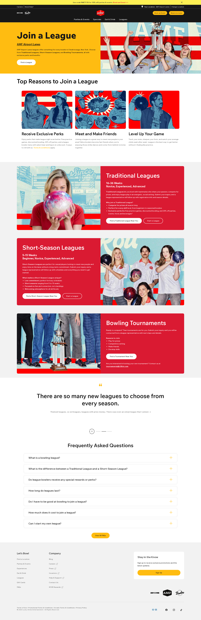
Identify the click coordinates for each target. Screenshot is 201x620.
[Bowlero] (27, 13)
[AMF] (167, 593)
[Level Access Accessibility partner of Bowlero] (154, 610)
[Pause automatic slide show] (92, 431)
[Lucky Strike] (20, 13)
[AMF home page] (100, 13)
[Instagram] (174, 610)
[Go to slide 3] (109, 431)
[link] (160, 13)
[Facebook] (166, 610)
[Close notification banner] (182, 2)
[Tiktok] (181, 610)
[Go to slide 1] (98, 431)
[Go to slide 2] (104, 431)
